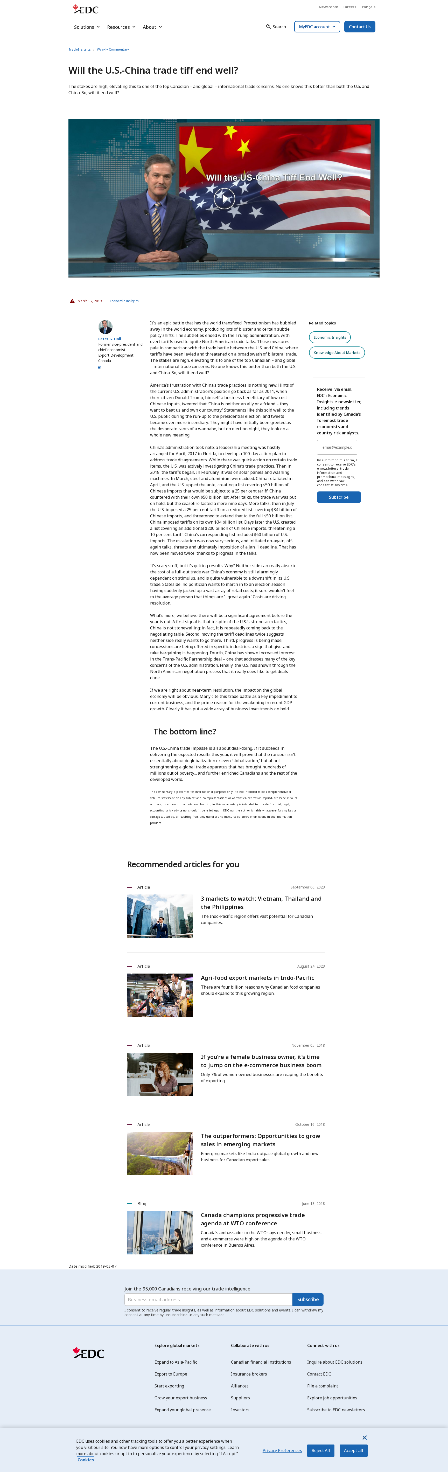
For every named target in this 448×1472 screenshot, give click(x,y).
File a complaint (322, 1386)
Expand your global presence (183, 1410)
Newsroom (328, 6)
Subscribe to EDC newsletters (336, 1410)
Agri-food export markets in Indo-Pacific (257, 977)
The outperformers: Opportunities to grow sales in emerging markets (260, 1140)
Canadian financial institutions (261, 1362)
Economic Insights (124, 301)
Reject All (321, 1450)
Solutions (84, 27)
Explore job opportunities (332, 1398)
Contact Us (360, 27)
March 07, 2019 (88, 299)
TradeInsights (79, 49)
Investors (240, 1410)
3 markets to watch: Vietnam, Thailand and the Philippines (261, 902)
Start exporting (169, 1386)
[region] (224, 1450)
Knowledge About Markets (337, 352)
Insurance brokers (249, 1374)
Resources (118, 27)
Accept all (353, 1450)
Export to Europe (171, 1374)
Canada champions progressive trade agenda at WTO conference (253, 1219)
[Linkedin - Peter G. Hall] (99, 367)
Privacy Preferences (282, 1450)
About (149, 27)
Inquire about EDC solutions (334, 1362)
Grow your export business (181, 1398)
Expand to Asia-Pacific (176, 1362)
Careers (349, 6)
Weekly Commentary (113, 49)
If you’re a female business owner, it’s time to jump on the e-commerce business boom (261, 1061)
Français (367, 6)
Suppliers (240, 1398)
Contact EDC (319, 1374)
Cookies (86, 1460)
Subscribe (339, 497)
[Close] (364, 1437)
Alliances (240, 1386)
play (224, 198)
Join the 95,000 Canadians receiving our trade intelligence (187, 1288)
